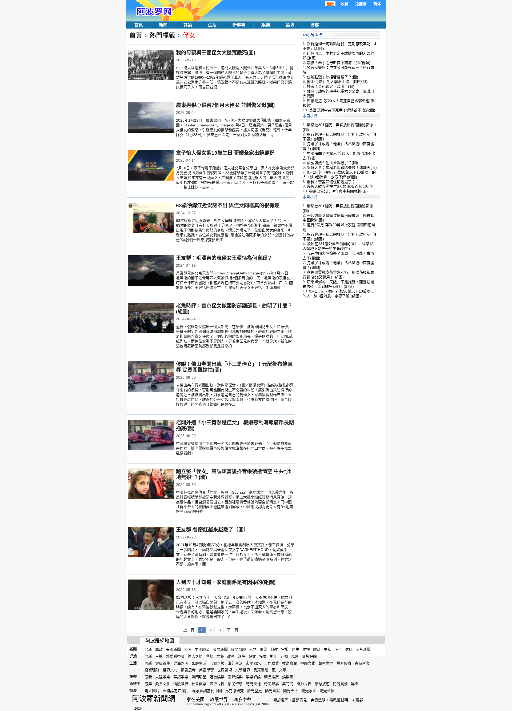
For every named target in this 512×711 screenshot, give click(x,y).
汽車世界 (217, 684)
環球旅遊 (322, 684)
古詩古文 (362, 663)
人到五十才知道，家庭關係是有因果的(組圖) (225, 582)
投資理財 (152, 670)
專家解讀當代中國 (207, 691)
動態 (209, 656)
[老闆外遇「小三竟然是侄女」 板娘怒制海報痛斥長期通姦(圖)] (151, 435)
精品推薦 (271, 677)
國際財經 (238, 649)
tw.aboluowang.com (201, 704)
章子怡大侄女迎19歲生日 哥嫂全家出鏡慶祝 (225, 153)
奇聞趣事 (271, 684)
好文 (252, 656)
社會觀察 (198, 684)
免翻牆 (360, 4)
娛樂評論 (253, 677)
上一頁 (188, 630)
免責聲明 (318, 700)
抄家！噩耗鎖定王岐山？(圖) (330, 86)
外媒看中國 (175, 656)
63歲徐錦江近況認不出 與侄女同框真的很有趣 (227, 205)
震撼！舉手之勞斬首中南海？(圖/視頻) (338, 63)
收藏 (344, 4)
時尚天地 (253, 684)
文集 (220, 656)
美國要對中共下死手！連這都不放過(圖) (342, 110)
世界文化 (170, 670)
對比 (273, 656)
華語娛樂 (180, 677)
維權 (306, 649)
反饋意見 (299, 700)
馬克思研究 (234, 691)
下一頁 (232, 630)
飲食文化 (162, 684)
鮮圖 (354, 684)
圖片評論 (309, 656)
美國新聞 (173, 649)
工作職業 (271, 663)
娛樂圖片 (289, 677)
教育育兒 (289, 663)
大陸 (187, 649)
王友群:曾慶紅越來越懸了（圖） (212, 530)
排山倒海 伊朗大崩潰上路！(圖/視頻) (337, 81)
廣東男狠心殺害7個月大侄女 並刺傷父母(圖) (225, 105)
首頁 (138, 25)
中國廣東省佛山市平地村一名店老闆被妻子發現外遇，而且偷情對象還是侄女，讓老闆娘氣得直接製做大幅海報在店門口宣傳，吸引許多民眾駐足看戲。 (234, 448)
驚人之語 (195, 656)
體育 (317, 649)
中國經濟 (202, 649)
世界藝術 (224, 670)
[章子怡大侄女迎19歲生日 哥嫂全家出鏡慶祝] (151, 166)
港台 (338, 649)
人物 (253, 649)
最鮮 (148, 684)
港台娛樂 (217, 677)
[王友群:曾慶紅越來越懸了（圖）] (151, 542)
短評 (241, 656)
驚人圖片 (152, 691)
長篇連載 (260, 670)
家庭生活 (198, 663)
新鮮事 (239, 25)
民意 (295, 656)
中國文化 (307, 663)
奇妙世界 (304, 684)
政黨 (231, 656)
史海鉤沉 (180, 663)
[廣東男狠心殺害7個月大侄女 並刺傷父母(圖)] (151, 118)
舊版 (330, 4)
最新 (148, 649)
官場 (285, 649)
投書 (263, 656)
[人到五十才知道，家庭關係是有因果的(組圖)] (151, 595)
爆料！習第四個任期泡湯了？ (331, 181)
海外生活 (235, 663)
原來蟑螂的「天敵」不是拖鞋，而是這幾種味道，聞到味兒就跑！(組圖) (338, 284)
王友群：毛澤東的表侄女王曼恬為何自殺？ (224, 258)
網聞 (263, 649)
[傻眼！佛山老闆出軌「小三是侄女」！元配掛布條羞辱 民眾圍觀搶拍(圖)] (151, 377)
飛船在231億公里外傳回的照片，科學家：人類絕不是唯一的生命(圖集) (340, 246)
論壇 (290, 25)
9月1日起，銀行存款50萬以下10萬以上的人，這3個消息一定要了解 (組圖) (339, 174)
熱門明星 (198, 677)
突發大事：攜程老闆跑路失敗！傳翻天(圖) (342, 167)
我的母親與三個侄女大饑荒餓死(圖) (215, 52)
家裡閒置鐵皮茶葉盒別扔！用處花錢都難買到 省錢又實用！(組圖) (338, 274)
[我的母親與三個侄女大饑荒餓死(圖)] (151, 65)
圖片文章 (278, 670)
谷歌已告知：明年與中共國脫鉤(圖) (338, 191)
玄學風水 (253, 663)
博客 (314, 25)
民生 (295, 649)
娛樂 (265, 25)
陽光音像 (326, 691)
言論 (159, 656)
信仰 (349, 649)
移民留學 (235, 684)
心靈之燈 (217, 663)
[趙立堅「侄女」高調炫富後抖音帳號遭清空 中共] (151, 484)
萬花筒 (287, 684)
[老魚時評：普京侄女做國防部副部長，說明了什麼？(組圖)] (151, 318)
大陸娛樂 (162, 677)
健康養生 (162, 663)
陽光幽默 (272, 691)
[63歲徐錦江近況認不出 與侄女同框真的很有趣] (151, 218)
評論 (187, 25)
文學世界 (242, 670)
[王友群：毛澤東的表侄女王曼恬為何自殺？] (151, 271)
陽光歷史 (254, 691)
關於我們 (280, 700)
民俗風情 (340, 684)
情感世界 (180, 684)
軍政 (159, 649)
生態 (327, 649)
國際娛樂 (235, 677)
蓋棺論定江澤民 (176, 691)
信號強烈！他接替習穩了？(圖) (332, 77)
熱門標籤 (162, 35)
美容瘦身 (344, 663)
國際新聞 (220, 649)
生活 (212, 25)
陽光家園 (308, 691)
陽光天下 (290, 691)
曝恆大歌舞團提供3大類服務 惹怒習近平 (340, 186)
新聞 (163, 25)
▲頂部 (357, 700)
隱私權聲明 (338, 700)
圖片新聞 (363, 649)
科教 (274, 649)
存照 (284, 656)
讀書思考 (188, 670)
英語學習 (206, 670)
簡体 (377, 4)
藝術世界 (325, 663)
